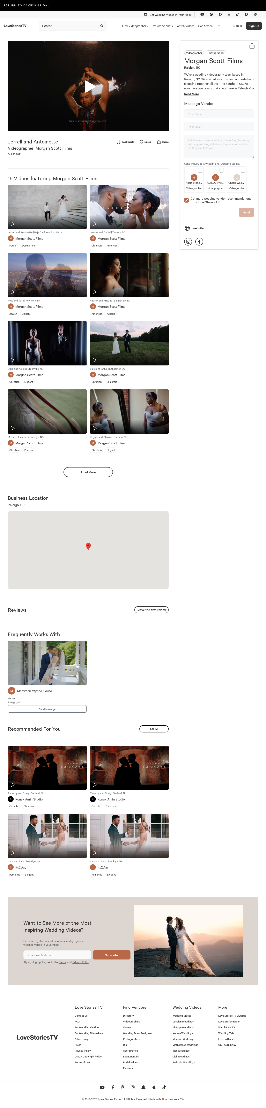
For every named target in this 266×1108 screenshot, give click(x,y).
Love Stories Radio (229, 1021)
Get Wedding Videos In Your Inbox (170, 15)
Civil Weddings (181, 1056)
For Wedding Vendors (87, 1027)
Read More (191, 94)
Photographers (131, 1039)
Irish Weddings (181, 1050)
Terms (62, 962)
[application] (88, 86)
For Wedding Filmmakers (89, 1033)
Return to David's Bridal (26, 5)
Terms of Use (82, 1062)
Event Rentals (131, 1056)
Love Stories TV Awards (232, 1015)
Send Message (47, 709)
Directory (128, 1015)
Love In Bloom (226, 1039)
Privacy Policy (80, 962)
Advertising (81, 1039)
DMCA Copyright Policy (88, 1056)
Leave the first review (151, 609)
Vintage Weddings (183, 1027)
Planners (128, 1068)
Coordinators (130, 1050)
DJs (125, 1045)
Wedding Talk (226, 1033)
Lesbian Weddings (183, 1021)
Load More (88, 472)
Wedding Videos (182, 1015)
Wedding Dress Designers (137, 1033)
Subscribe (111, 955)
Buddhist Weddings (184, 1062)
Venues (127, 1027)
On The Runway (227, 1045)
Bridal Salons (130, 1062)
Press (78, 1045)
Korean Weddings (183, 1033)
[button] (88, 85)
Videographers (131, 1021)
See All (154, 729)
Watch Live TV (226, 1027)
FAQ (77, 1021)
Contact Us (81, 1015)
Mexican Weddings (183, 1039)
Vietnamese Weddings (185, 1045)
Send (246, 212)
